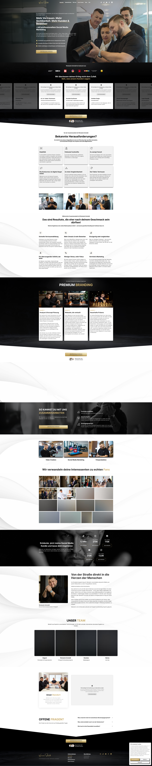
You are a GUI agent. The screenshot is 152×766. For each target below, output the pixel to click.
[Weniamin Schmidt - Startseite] (44, 2)
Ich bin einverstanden (25, 94)
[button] (114, 96)
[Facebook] (109, 2)
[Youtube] (107, 2)
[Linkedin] (112, 2)
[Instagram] (101, 2)
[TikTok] (104, 2)
